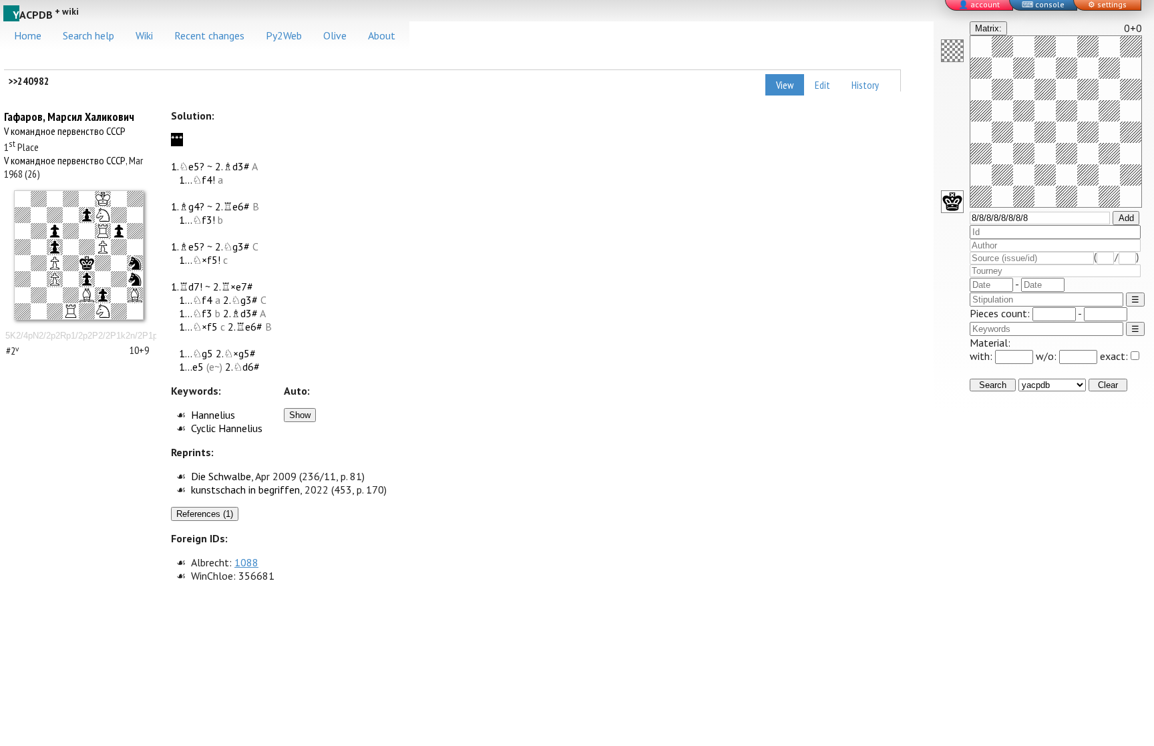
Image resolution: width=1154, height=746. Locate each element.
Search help (88, 35)
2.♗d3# (232, 166)
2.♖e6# (232, 206)
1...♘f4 (195, 300)
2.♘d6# (242, 366)
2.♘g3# (232, 246)
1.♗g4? (187, 206)
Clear (1108, 385)
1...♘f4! (197, 179)
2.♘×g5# (236, 353)
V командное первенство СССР (65, 131)
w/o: (1047, 356)
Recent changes (209, 35)
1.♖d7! (186, 286)
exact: (1114, 356)
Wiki (144, 35)
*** (177, 139)
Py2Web (284, 35)
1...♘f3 (195, 313)
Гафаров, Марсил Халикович (69, 116)
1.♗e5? (187, 246)
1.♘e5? (187, 166)
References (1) (204, 514)
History (865, 84)
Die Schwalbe (221, 476)
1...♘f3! (197, 219)
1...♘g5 (196, 353)
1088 (246, 562)
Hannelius (213, 414)
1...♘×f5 (198, 326)
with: (982, 356)
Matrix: (988, 28)
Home (27, 35)
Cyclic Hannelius (226, 428)
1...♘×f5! (199, 259)
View (784, 84)
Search (992, 385)
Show (300, 415)
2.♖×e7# (233, 286)
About (381, 35)
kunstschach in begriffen (245, 489)
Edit (822, 84)
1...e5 (191, 366)
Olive (335, 35)
